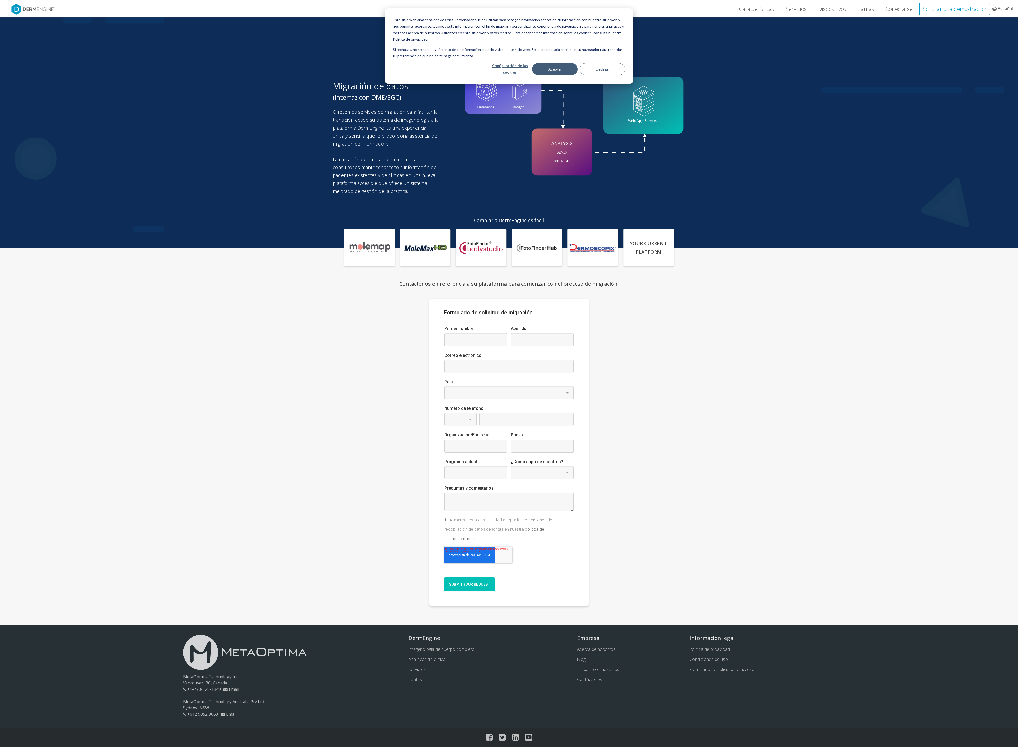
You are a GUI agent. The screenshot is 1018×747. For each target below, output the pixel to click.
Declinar (602, 69)
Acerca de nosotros (596, 649)
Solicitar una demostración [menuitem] (954, 8)
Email (234, 689)
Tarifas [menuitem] (866, 8)
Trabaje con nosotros (598, 669)
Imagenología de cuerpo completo (442, 649)
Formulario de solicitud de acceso (722, 669)
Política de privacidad (710, 649)
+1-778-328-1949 (204, 689)
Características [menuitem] (756, 8)
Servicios (417, 669)
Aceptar (555, 69)
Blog (581, 659)
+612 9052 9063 (202, 714)
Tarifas (415, 679)
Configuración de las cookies (510, 68)
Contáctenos (589, 679)
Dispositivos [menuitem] (832, 8)
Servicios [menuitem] (796, 8)
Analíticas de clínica (427, 659)
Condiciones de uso (709, 659)
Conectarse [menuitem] (899, 8)
